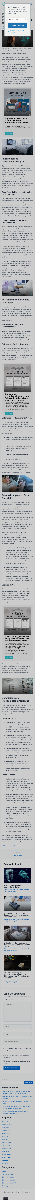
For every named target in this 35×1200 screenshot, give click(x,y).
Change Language (17, 25)
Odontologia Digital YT (9, 1183)
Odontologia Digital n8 (23, 889)
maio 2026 (5, 1121)
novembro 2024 (7, 1124)
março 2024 (5, 1139)
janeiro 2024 (6, 1145)
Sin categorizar (6, 1186)
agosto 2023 (6, 1157)
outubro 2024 (6, 1127)
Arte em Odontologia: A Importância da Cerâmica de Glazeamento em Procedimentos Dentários (17, 975)
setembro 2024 (6, 1130)
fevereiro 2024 (6, 1142)
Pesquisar (5, 1080)
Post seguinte (18, 855)
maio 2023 (5, 1160)
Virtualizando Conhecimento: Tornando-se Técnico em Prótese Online (17, 944)
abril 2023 (5, 1163)
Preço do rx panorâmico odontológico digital (13, 886)
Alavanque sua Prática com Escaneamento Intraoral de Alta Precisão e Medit (16, 915)
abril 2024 (5, 1136)
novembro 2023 (7, 1148)
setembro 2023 (6, 1154)
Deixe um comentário (9, 889)
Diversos (4, 1171)
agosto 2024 (6, 1133)
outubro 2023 (6, 1151)
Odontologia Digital (8, 1177)
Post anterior (18, 852)
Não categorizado (7, 1174)
